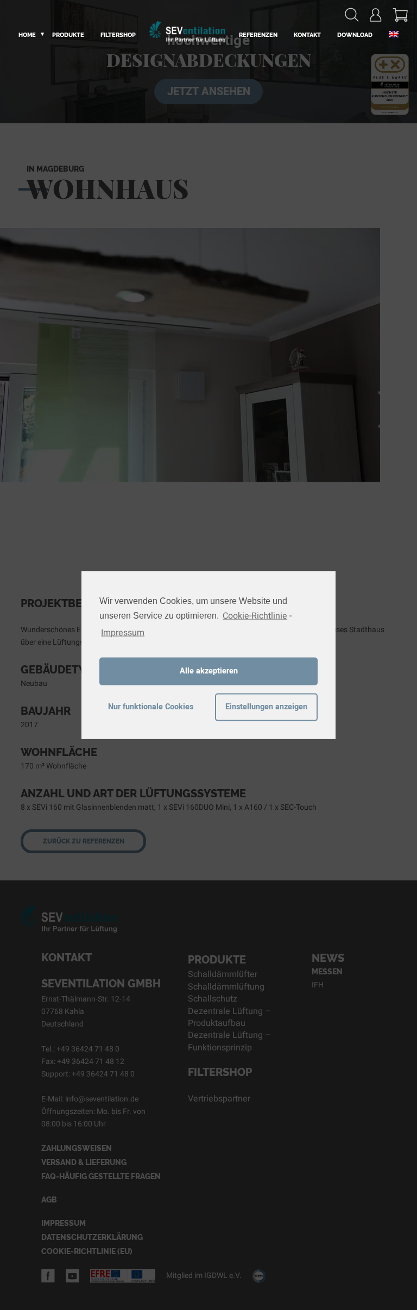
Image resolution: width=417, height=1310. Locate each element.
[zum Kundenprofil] (376, 14)
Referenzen (258, 35)
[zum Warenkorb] (400, 14)
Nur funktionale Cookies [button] (150, 707)
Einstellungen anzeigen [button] (266, 707)
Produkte (68, 35)
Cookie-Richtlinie (255, 615)
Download (354, 35)
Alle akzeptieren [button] (209, 671)
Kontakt (307, 35)
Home (27, 35)
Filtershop (118, 35)
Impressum (122, 632)
